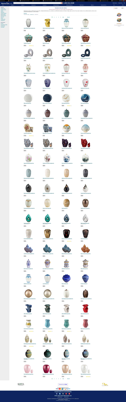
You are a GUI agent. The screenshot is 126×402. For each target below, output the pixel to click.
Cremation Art (3, 20)
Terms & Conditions (61, 399)
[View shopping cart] (124, 3)
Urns (2, 5)
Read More (25, 13)
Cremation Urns (3, 8)
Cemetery (44, 5)
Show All (68, 17)
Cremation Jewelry (3, 9)
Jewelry (12, 5)
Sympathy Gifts (103, 5)
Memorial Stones (56, 5)
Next (63, 17)
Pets (122, 5)
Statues (92, 5)
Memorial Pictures (69, 5)
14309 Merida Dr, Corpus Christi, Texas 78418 (58, 398)
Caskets (22, 5)
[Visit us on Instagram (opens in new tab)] (121, 0)
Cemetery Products (3, 13)
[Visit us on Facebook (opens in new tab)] (119, 0)
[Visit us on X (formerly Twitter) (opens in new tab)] (60, 394)
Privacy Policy (66, 399)
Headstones (33, 5)
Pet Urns (2, 23)
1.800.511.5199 (68, 3)
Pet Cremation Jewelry (4, 24)
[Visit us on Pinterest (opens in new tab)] (122, 0)
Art (113, 5)
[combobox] (37, 3)
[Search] (62, 3)
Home (28, 14)
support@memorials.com (68, 398)
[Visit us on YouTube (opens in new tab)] (69, 394)
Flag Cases (81, 5)
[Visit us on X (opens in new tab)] (123, 0)
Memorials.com (49, 398)
